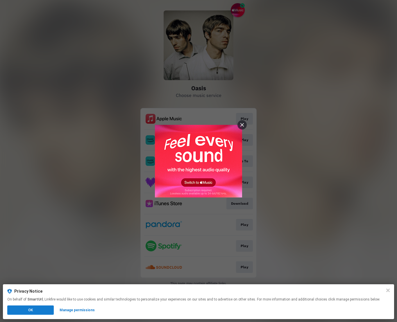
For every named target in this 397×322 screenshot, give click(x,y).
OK (30, 310)
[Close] (388, 290)
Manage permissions (77, 310)
